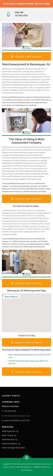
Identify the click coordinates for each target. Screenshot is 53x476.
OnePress (37, 467)
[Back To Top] (26, 458)
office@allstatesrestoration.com (17, 416)
